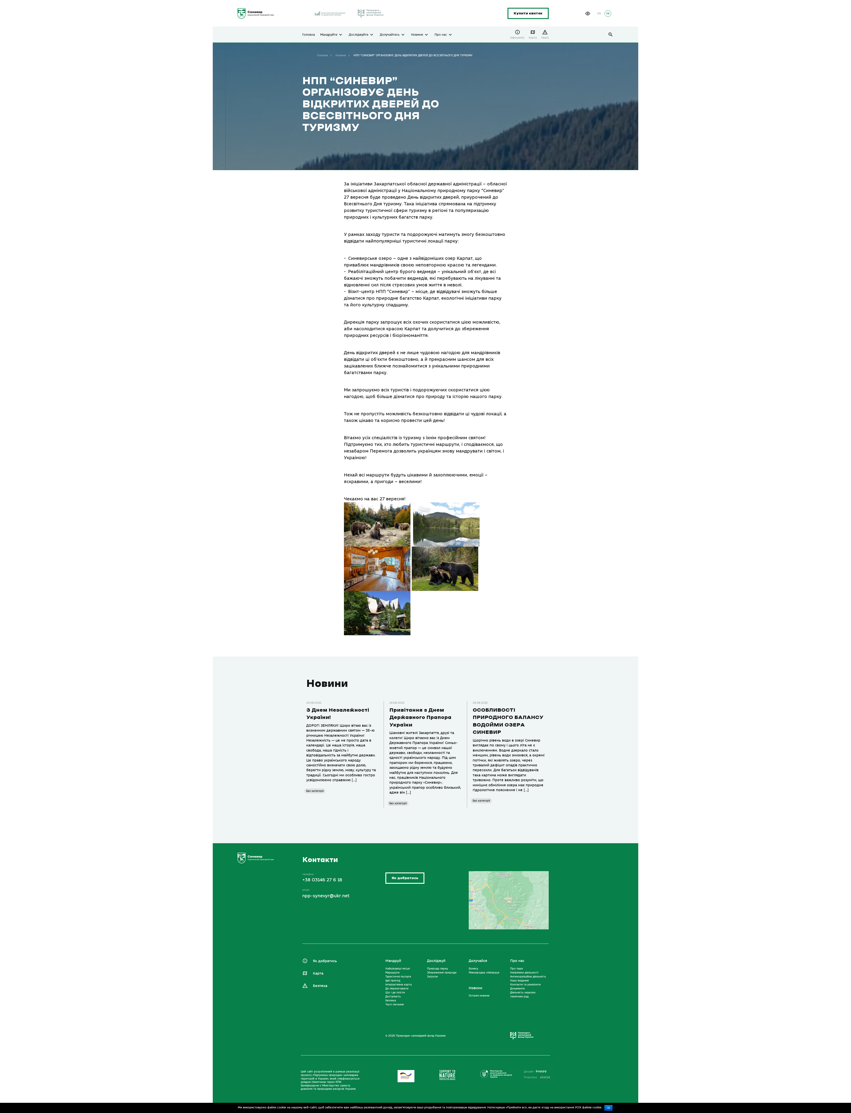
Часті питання (394, 1004)
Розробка (537, 1077)
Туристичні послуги (398, 976)
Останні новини (479, 995)
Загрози (432, 976)
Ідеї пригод (392, 980)
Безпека (320, 986)
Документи (517, 988)
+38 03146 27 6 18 (322, 879)
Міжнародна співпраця (484, 972)
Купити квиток (528, 13)
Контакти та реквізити (525, 984)
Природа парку (437, 968)
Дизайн (529, 1071)
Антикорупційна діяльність (528, 976)
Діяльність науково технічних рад (523, 994)
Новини (417, 35)
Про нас (441, 35)
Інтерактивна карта (398, 984)
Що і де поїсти (395, 992)
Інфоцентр (517, 37)
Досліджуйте (358, 35)
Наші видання (519, 980)
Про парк (516, 968)
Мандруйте (328, 35)
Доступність (393, 996)
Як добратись (405, 878)
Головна (308, 35)
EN (599, 13)
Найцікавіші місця (397, 968)
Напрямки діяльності (524, 972)
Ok (608, 1107)
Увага (545, 37)
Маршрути (392, 972)
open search (610, 34)
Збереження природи (442, 972)
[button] (587, 13)
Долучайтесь (390, 35)
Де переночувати (396, 988)
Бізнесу (473, 968)
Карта (533, 37)
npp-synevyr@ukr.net (325, 895)
